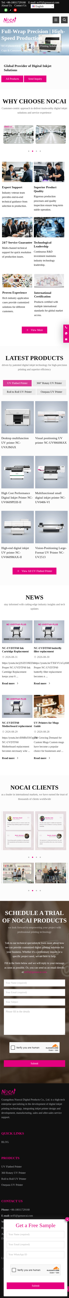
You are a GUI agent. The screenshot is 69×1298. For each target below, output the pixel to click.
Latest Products (34, 358)
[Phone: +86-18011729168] (66, 327)
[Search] (64, 20)
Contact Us (20, 5)
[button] (24, 52)
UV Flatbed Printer (17, 383)
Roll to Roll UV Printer (19, 391)
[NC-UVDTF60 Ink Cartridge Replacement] (17, 631)
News (34, 597)
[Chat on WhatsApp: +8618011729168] (66, 333)
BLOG (5, 1142)
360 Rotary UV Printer (13, 1172)
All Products (12, 78)
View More (36, 330)
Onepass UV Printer (51, 391)
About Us (6, 5)
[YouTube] (15, 10)
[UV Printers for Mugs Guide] (49, 706)
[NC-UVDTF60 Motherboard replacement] (17, 706)
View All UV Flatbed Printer (36, 571)
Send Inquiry (35, 78)
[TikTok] (11, 10)
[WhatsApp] (6, 10)
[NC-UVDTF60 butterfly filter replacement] (49, 631)
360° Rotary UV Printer (49, 383)
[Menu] (56, 20)
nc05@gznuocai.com (48, 2)
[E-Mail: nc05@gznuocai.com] (66, 340)
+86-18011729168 (16, 2)
